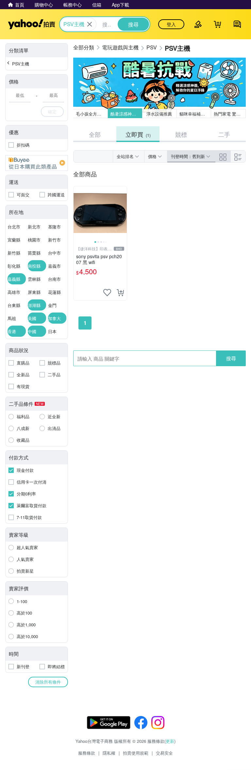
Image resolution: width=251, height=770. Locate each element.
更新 (170, 741)
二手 (224, 134)
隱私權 (109, 753)
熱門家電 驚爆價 (229, 114)
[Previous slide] (78, 213)
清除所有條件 (48, 682)
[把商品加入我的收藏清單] (107, 292)
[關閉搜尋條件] (89, 24)
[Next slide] (122, 213)
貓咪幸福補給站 (194, 114)
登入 (171, 24)
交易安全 (164, 753)
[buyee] (36, 163)
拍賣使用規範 (135, 753)
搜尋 (231, 358)
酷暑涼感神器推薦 (126, 114)
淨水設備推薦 (159, 114)
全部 (95, 134)
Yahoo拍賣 (31, 24)
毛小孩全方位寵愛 (92, 114)
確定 (52, 111)
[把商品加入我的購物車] (120, 292)
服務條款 (86, 753)
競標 (181, 134)
